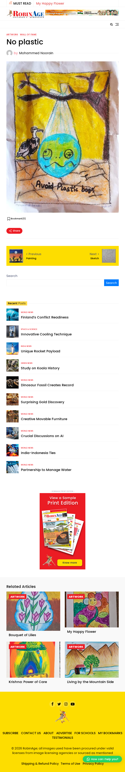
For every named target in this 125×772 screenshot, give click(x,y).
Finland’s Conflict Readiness (45, 317)
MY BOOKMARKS (110, 733)
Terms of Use (70, 763)
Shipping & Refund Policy (40, 763)
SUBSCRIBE (10, 733)
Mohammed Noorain (36, 53)
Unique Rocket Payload (40, 351)
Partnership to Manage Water (46, 469)
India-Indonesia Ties (38, 452)
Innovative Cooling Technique (46, 334)
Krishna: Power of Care (28, 681)
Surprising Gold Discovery (42, 402)
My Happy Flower (50, 3)
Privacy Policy (93, 763)
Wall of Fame (28, 34)
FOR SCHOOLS (85, 733)
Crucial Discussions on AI (42, 436)
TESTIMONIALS (62, 738)
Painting (31, 258)
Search (11, 276)
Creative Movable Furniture (44, 419)
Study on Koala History (40, 368)
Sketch (94, 258)
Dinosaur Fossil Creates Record (47, 385)
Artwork (12, 34)
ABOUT (48, 733)
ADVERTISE (64, 733)
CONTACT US (31, 733)
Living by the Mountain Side (90, 681)
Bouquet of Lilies (22, 635)
